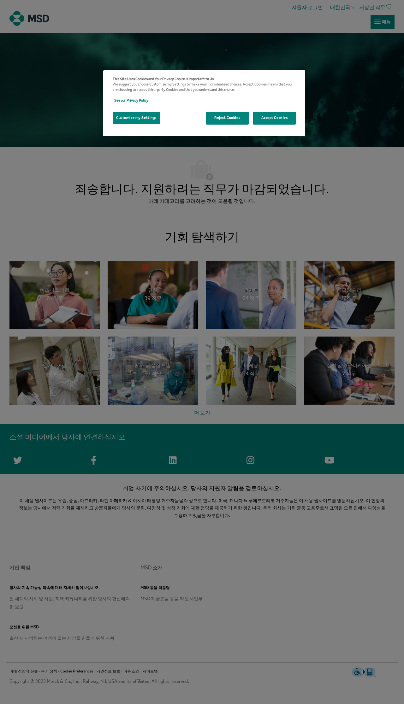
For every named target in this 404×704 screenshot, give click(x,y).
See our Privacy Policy (131, 101)
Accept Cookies (274, 118)
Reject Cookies (227, 118)
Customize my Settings (136, 118)
